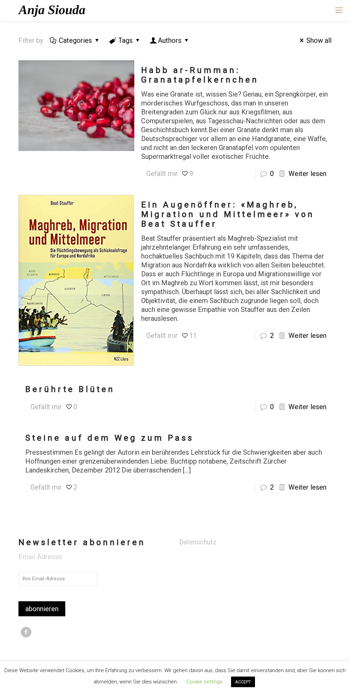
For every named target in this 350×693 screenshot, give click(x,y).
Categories (75, 40)
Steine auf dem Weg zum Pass (109, 438)
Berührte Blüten (70, 389)
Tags (125, 40)
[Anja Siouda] (52, 10)
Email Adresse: (40, 557)
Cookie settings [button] (204, 682)
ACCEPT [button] (243, 681)
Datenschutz (198, 542)
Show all (319, 40)
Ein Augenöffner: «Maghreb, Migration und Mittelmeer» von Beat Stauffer (227, 214)
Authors (169, 40)
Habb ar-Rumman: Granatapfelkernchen (200, 75)
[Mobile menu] (339, 10)
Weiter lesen (307, 173)
